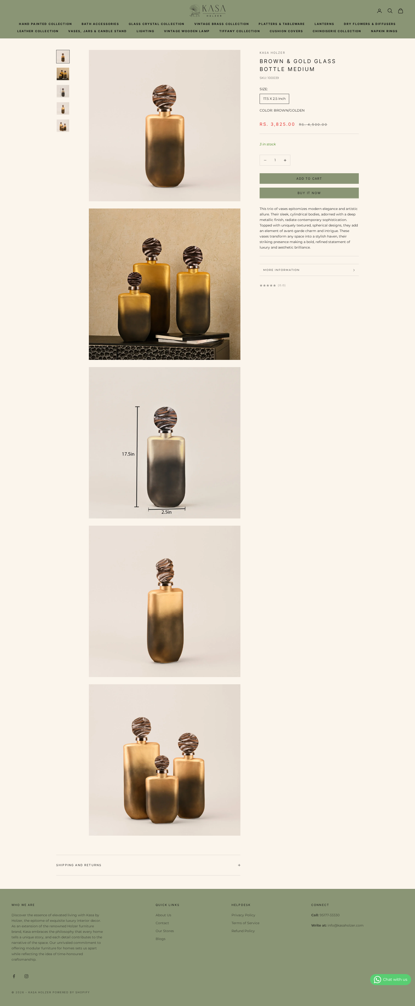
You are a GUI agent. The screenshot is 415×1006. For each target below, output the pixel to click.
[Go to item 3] (63, 91)
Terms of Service (245, 923)
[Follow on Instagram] (26, 976)
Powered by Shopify (71, 992)
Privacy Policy (243, 915)
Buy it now (309, 193)
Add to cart (309, 178)
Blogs (160, 939)
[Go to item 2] (63, 74)
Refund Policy (243, 931)
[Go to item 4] (63, 108)
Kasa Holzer (272, 52)
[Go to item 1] (63, 56)
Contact (162, 923)
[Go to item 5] (63, 125)
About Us (163, 915)
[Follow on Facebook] (14, 976)
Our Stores (165, 931)
